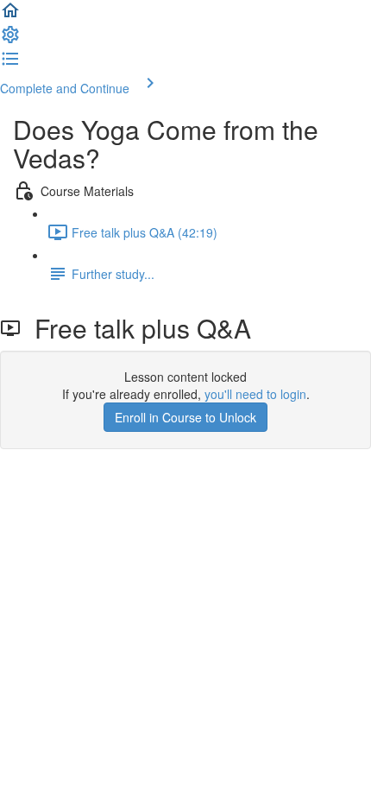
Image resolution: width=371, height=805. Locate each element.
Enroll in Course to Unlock (185, 417)
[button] (10, 15)
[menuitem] (10, 39)
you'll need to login (255, 393)
